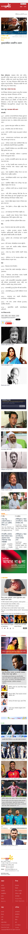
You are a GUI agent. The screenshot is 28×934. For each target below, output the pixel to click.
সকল (25, 6)
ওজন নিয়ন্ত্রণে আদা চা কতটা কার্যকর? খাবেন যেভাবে (12, 608)
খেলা (3, 723)
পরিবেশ (17, 917)
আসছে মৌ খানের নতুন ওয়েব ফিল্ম (17, 701)
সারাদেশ (3, 888)
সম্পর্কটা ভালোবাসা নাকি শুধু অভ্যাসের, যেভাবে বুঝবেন (13, 602)
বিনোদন (4, 635)
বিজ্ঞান (2, 899)
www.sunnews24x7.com (12, 871)
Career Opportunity (19, 901)
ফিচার (2, 914)
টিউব (16, 919)
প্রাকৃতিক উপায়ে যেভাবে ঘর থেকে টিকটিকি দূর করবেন (13, 614)
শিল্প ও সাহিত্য (18, 891)
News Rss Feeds (5, 927)
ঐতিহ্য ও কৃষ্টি (5, 35)
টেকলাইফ (17, 896)
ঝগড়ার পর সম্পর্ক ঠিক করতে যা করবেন (10, 606)
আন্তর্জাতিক (3, 893)
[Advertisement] (14, 59)
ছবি (16, 922)
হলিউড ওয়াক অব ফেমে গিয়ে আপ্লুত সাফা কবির (17, 687)
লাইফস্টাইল (5, 578)
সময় (10, 316)
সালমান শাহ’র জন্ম (11, 89)
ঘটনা (2, 316)
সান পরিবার (17, 925)
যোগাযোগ (17, 912)
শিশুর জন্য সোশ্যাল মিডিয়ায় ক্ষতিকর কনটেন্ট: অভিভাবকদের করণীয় (14, 610)
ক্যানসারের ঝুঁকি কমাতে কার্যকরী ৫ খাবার (10, 604)
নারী (2, 919)
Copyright (3, 929)
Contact (17, 927)
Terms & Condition (5, 925)
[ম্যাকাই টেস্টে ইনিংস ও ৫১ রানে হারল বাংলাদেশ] (14, 733)
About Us (3, 901)
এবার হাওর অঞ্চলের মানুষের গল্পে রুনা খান (17, 708)
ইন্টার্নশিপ (17, 914)
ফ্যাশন (2, 912)
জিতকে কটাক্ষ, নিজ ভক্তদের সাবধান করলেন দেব (17, 694)
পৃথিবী (17, 316)
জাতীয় (2, 885)
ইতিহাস (13, 316)
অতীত (6, 316)
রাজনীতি (3, 891)
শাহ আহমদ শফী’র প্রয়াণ (12, 109)
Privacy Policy (18, 898)
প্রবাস (2, 896)
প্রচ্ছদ (21, 6)
